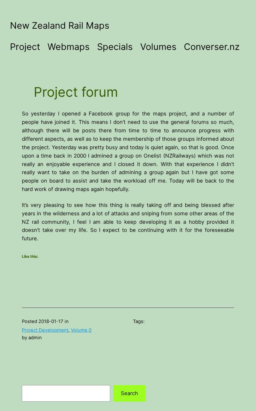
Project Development (45, 330)
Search (129, 393)
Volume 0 (81, 330)
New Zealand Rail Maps (59, 25)
